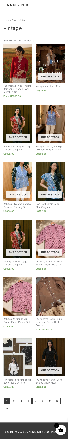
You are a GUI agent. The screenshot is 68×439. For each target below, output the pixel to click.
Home (6, 20)
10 (57, 401)
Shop (14, 20)
